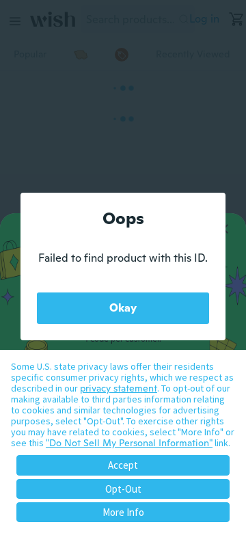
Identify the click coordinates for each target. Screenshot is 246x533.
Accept (123, 465)
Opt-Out (123, 488)
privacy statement (118, 388)
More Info (123, 512)
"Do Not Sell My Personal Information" (129, 443)
